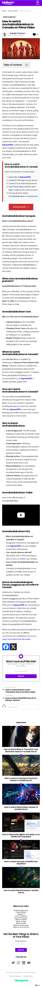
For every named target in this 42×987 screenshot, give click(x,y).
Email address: (21, 941)
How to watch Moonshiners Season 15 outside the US (21, 808)
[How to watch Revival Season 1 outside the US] (21, 877)
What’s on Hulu (21, 921)
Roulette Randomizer (21, 910)
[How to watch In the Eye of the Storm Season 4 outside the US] (21, 765)
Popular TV (21, 914)
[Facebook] (5, 646)
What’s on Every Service (21, 927)
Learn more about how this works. (16, 639)
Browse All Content (21, 918)
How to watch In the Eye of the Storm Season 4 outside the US (21, 779)
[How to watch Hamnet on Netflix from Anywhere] (21, 849)
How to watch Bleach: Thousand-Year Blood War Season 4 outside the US (21, 750)
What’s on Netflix (21, 920)
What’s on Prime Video (21, 925)
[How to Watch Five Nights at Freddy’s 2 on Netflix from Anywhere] (21, 822)
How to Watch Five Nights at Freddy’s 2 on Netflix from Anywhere (21, 835)
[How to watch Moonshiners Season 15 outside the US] (21, 794)
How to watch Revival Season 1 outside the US (21, 891)
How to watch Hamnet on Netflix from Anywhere (21, 862)
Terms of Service (15, 976)
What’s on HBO (21, 923)
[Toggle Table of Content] (25, 65)
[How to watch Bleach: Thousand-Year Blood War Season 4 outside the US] (21, 736)
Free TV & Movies (21, 916)
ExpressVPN (7, 145)
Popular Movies (21, 912)
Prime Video (18, 187)
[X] (13, 646)
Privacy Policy (28, 976)
